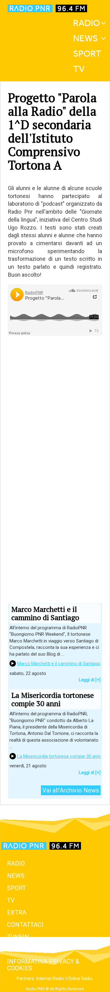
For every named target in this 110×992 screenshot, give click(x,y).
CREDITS (19, 949)
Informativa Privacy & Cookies (43, 965)
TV (79, 68)
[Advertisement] (55, 438)
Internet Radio (50, 978)
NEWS (15, 875)
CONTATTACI (25, 924)
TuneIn (18, 937)
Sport (87, 53)
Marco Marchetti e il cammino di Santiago (59, 663)
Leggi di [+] (90, 680)
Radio (86, 22)
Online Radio (80, 978)
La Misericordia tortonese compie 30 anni (59, 756)
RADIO (16, 863)
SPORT (16, 888)
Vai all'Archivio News (70, 790)
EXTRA (16, 912)
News (85, 38)
